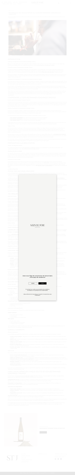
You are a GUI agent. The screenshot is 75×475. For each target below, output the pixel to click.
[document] (37, 237)
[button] (33, 283)
